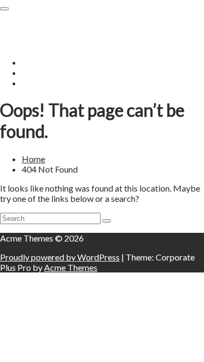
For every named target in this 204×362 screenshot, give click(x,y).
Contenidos (21, 24)
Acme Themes (70, 267)
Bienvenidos (44, 83)
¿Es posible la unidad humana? (77, 72)
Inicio (32, 62)
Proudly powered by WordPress (60, 257)
